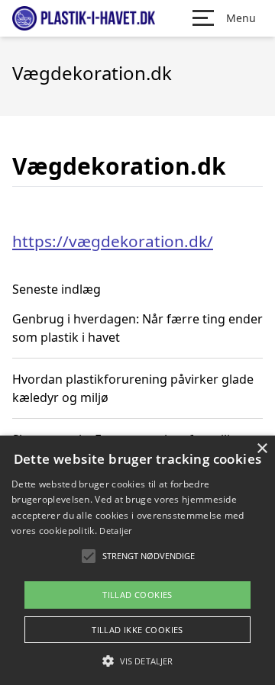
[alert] (137, 560)
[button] (137, 660)
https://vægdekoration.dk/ (112, 241)
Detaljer (115, 530)
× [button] (261, 449)
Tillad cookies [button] (137, 594)
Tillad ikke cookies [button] (137, 629)
